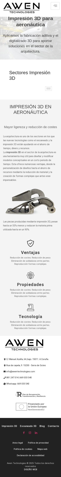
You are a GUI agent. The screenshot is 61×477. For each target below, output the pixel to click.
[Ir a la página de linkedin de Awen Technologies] (36, 432)
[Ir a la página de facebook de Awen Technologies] (24, 432)
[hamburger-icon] (55, 6)
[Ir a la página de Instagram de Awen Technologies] (30, 432)
